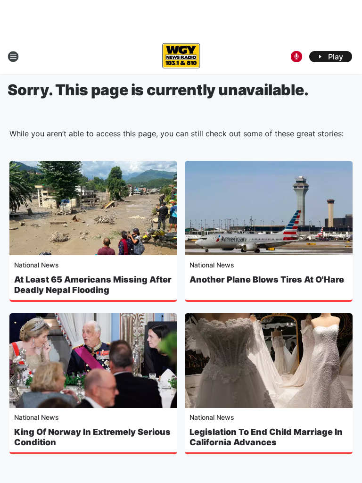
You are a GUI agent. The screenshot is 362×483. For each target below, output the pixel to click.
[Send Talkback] (296, 56)
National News (36, 265)
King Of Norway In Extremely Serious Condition (92, 437)
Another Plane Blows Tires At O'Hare (266, 279)
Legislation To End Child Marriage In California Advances (266, 437)
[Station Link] (181, 57)
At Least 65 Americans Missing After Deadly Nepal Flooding (93, 285)
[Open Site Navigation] (13, 56)
